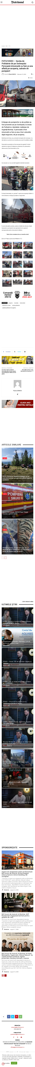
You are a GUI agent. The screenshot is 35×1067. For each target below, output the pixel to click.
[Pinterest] (16, 1016)
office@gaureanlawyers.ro (17, 1047)
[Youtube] (21, 1037)
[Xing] (17, 393)
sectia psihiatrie (16, 305)
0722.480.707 (17, 1029)
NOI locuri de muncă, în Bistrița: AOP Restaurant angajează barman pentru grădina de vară (15, 915)
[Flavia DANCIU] (3, 74)
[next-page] (5, 558)
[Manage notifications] (3, 1064)
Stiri (6, 46)
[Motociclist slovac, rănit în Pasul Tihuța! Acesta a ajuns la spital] (17, 501)
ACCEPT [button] (14, 1063)
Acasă (3, 46)
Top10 (4, 458)
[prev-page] (3, 558)
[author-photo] (3, 890)
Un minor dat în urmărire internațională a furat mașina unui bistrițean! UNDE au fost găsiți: (9, 371)
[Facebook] (8, 1016)
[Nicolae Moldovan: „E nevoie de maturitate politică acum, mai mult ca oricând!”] (17, 738)
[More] (25, 351)
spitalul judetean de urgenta (9, 307)
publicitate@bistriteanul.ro (17, 1034)
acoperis (10, 303)
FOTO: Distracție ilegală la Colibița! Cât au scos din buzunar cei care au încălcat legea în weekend (17, 478)
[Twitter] (12, 1016)
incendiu (16, 303)
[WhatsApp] (20, 1016)
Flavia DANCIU (12, 74)
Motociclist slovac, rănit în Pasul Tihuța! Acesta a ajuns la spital (15, 513)
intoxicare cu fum (6, 305)
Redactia (6, 890)
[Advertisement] (17, 24)
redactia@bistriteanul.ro (17, 1027)
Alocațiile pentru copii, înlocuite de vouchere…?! (27, 370)
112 (9, 46)
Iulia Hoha (6, 625)
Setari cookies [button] (6, 1063)
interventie (22, 303)
